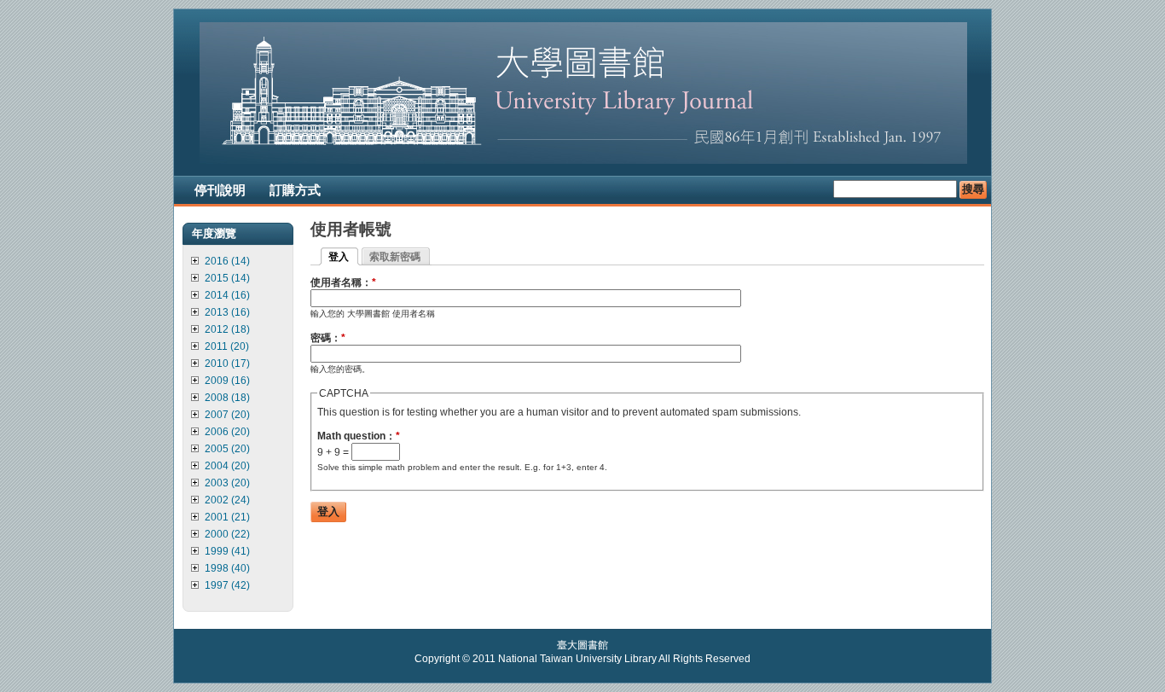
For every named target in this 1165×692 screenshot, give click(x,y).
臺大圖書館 (582, 645)
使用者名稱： (343, 282)
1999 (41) (227, 551)
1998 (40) (227, 568)
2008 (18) (227, 398)
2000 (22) (227, 534)
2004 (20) (227, 466)
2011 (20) (227, 346)
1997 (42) (227, 585)
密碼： (327, 338)
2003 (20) (227, 483)
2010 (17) (227, 363)
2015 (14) (227, 278)
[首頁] (583, 160)
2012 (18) (227, 329)
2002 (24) (227, 500)
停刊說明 (220, 190)
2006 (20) (227, 432)
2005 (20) (227, 449)
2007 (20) (227, 415)
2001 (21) (227, 517)
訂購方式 (295, 190)
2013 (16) (227, 312)
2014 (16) (227, 295)
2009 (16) (227, 381)
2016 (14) (227, 261)
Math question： (358, 436)
